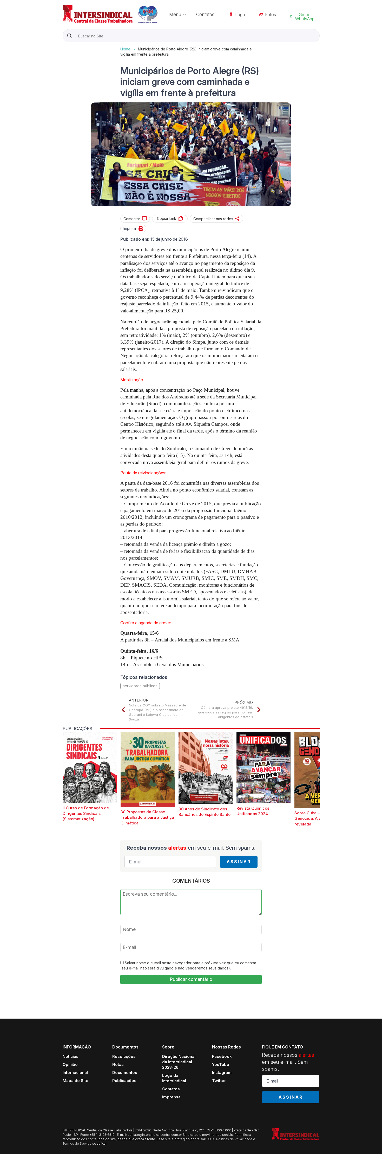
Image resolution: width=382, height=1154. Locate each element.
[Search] (69, 36)
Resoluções (124, 1056)
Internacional (75, 1072)
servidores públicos (140, 686)
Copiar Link (166, 218)
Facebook (222, 1056)
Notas (118, 1064)
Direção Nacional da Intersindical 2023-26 (178, 1062)
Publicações (124, 1080)
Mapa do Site (75, 1080)
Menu (175, 14)
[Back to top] (369, 1141)
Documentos (124, 1072)
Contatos (205, 14)
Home (125, 49)
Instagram (222, 1072)
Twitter (219, 1080)
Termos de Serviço (77, 1143)
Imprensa (171, 1096)
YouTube (220, 1064)
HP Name (63, 46)
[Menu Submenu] (186, 14)
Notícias (70, 1056)
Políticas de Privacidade (234, 1139)
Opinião (70, 1064)
